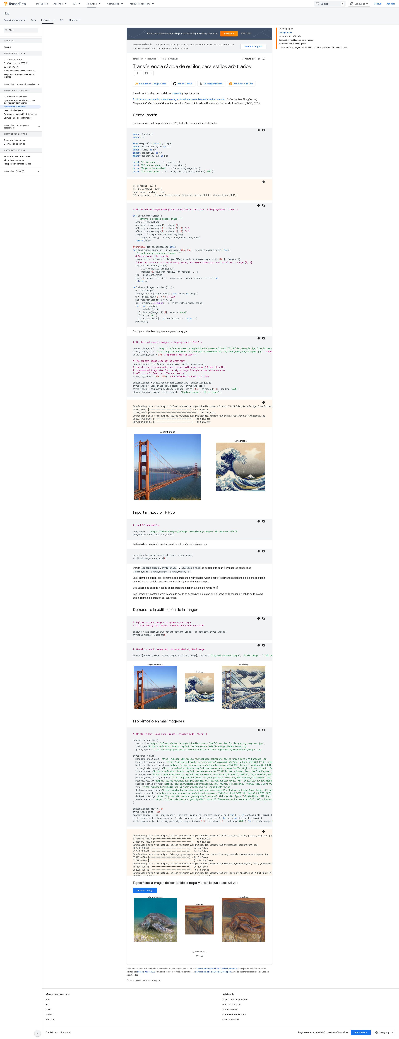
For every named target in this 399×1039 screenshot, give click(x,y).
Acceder (391, 3)
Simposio (229, 33)
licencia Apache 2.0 (146, 972)
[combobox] (330, 4)
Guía (33, 20)
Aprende (58, 3)
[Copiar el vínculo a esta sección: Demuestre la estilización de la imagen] (201, 610)
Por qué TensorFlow (140, 3)
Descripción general (14, 20)
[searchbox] (21, 30)
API (75, 3)
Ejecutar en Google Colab (152, 83)
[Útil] (259, 59)
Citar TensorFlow (230, 1019)
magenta (176, 93)
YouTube (50, 1019)
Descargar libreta (213, 83)
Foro (48, 1004)
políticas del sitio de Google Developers (213, 972)
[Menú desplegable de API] (80, 3)
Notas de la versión (231, 1004)
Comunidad (113, 3)
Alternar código (145, 890)
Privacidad (66, 1032)
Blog (48, 999)
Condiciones (52, 1032)
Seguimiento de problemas (235, 999)
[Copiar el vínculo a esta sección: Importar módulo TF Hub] (178, 513)
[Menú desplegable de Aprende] (66, 3)
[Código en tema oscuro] (258, 130)
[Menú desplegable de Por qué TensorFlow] (154, 3)
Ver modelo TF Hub (243, 83)
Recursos (92, 3)
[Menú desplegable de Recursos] (100, 3)
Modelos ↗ (74, 20)
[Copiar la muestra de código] (263, 130)
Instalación (42, 3)
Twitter (49, 1014)
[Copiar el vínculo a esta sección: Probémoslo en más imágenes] (187, 721)
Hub (7, 13)
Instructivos (47, 20)
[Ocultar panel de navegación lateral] (37, 1033)
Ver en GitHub (185, 83)
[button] (18, 84)
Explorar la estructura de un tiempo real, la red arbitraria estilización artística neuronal (179, 99)
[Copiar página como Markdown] (146, 73)
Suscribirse (361, 1032)
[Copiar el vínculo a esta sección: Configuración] (160, 115)
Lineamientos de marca (234, 1014)
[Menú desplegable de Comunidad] (123, 3)
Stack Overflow (229, 1009)
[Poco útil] (263, 59)
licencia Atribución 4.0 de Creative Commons (217, 969)
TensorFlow (138, 59)
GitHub (378, 3)
